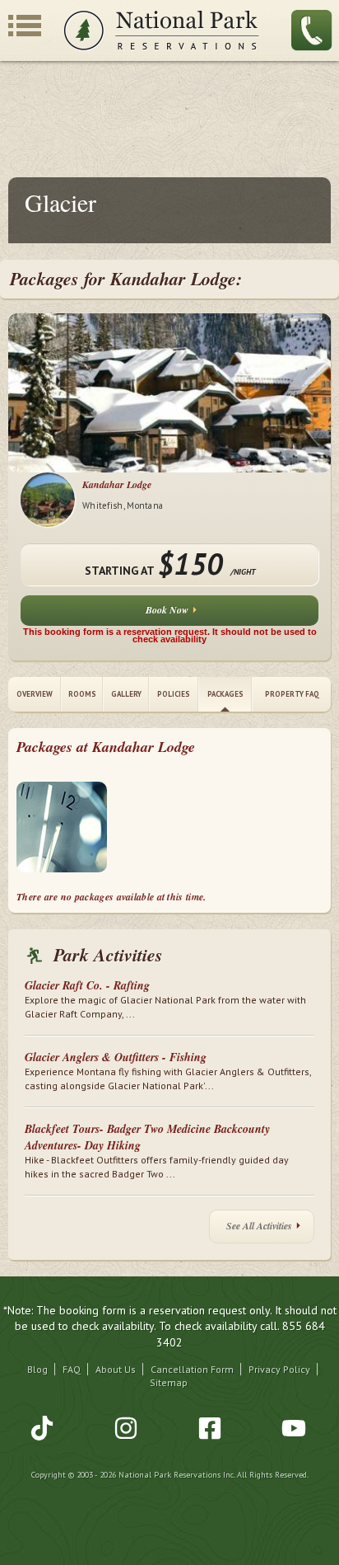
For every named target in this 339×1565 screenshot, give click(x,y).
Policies (173, 693)
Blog (37, 1369)
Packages (225, 693)
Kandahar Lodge (116, 484)
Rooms (82, 693)
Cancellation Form (192, 1369)
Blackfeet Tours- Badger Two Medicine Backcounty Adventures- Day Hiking (147, 1137)
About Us (115, 1369)
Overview (34, 693)
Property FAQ (292, 693)
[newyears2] (61, 830)
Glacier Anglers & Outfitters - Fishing (116, 1057)
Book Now (167, 610)
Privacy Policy (279, 1369)
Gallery (126, 693)
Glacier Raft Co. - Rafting (87, 985)
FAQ (72, 1369)
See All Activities (259, 1226)
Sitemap (169, 1382)
